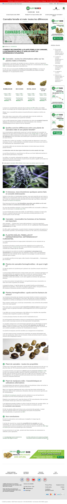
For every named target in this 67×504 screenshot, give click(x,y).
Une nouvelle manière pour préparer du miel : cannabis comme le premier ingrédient (59, 52)
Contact (51, 3)
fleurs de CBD (31, 107)
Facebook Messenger (8, 3)
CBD (23, 411)
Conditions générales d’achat (49, 490)
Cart (64, 8)
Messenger (28, 490)
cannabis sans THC (20, 209)
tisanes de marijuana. (15, 200)
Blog (37, 12)
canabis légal (35, 133)
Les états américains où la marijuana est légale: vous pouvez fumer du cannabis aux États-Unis (37, 438)
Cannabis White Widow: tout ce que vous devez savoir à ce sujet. (27, 163)
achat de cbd (16, 247)
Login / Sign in (56, 9)
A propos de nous (60, 484)
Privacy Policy (48, 484)
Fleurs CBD (31, 12)
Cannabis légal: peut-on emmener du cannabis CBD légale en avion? (12, 438)
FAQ (55, 3)
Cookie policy (48, 487)
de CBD (42, 370)
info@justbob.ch (29, 488)
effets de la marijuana (10, 395)
